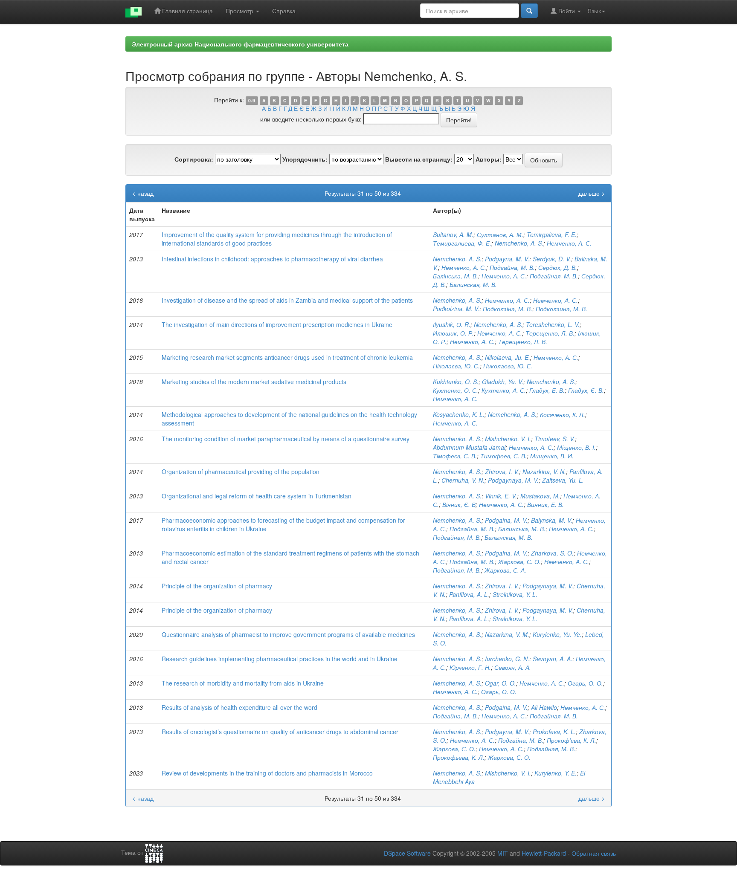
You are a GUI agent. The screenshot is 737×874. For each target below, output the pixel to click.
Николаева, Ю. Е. (507, 366)
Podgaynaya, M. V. (513, 480)
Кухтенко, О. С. (455, 390)
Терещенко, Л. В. (550, 333)
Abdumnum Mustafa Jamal (469, 447)
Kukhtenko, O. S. (456, 381)
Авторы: (489, 159)
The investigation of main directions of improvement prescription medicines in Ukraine (277, 324)
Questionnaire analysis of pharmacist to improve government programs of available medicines (288, 634)
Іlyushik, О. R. (451, 324)
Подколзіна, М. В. (507, 308)
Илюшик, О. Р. (453, 333)
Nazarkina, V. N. (544, 471)
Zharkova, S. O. (552, 553)
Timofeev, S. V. (554, 438)
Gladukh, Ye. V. (502, 381)
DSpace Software (407, 853)
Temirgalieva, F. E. (552, 234)
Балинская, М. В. (473, 284)
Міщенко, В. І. (576, 447)
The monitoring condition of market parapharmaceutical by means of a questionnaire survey (285, 438)
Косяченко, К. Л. (562, 414)
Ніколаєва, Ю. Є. (456, 366)
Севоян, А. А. (512, 667)
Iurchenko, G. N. (507, 658)
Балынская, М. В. (509, 537)
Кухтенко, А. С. (504, 390)
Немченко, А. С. (569, 243)
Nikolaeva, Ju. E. (507, 357)
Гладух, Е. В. (547, 390)
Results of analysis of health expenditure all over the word (239, 707)
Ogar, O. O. (500, 683)
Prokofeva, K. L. (554, 731)
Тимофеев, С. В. (503, 455)
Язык (594, 10)
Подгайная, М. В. (554, 276)
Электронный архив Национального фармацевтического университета (240, 44)
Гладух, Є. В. (586, 390)
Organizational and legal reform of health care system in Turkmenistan (256, 496)
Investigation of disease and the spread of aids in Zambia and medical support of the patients (287, 300)
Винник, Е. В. (545, 504)
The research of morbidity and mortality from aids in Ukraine (243, 683)
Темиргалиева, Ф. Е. (462, 243)
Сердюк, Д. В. (557, 267)
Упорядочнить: (305, 159)
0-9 (251, 100)
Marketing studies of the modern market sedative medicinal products (254, 381)
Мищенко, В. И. (552, 455)
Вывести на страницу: (419, 159)
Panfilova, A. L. (469, 594)
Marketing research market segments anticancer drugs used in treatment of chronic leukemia (287, 357)
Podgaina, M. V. (506, 520)
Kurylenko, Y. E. (555, 773)
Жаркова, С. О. (519, 561)
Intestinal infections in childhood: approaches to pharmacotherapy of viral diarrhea (272, 259)
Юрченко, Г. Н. (470, 667)
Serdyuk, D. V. (552, 259)
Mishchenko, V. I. (508, 438)
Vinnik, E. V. (501, 496)
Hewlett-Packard (544, 853)
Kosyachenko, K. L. (459, 414)
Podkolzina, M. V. (456, 308)
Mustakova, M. (540, 496)
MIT (502, 853)
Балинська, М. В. (521, 528)
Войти (567, 10)
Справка (284, 10)
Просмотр (240, 10)
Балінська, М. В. (455, 276)
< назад (143, 193)
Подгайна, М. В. (512, 267)
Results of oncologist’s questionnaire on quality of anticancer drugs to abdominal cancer (280, 731)
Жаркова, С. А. (505, 570)
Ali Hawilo (544, 707)
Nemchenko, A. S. (519, 243)
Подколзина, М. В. (561, 308)
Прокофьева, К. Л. (459, 757)
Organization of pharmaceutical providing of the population (240, 471)
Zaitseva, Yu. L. (563, 480)
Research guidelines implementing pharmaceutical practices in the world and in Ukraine (280, 658)
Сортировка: (193, 159)
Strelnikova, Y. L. (515, 594)
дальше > (591, 193)
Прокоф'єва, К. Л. (571, 740)
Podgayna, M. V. (507, 259)
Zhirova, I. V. (502, 471)
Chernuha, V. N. (463, 480)
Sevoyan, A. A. (552, 658)
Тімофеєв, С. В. (455, 455)
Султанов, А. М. (500, 234)
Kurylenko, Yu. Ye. (557, 634)
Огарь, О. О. (585, 683)
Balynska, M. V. (551, 520)
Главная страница (186, 10)
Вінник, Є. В (459, 504)
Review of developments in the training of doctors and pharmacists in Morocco (267, 773)
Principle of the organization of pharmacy (217, 586)
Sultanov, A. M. (453, 234)
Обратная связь (594, 853)
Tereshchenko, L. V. (553, 324)
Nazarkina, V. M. (507, 634)
